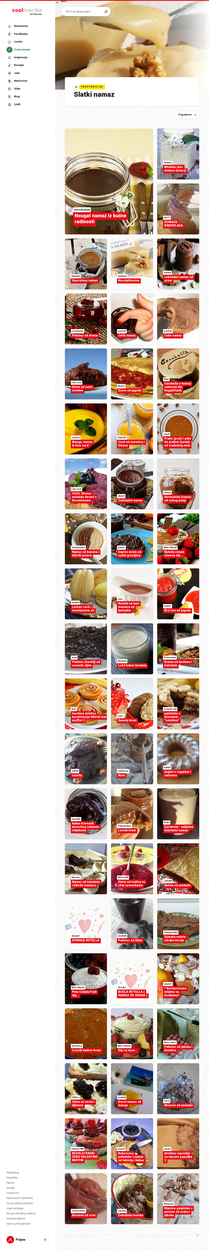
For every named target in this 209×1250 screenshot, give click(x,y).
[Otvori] (45, 1240)
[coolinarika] (27, 10)
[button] (27, 65)
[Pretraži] (106, 11)
